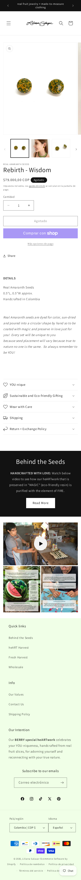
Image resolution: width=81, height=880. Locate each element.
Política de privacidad (61, 864)
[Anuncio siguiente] (73, 5)
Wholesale (16, 667)
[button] (8, 23)
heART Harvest (19, 647)
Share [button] (12, 256)
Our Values (16, 694)
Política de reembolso (32, 864)
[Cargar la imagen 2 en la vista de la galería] (40, 148)
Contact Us (16, 704)
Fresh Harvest (18, 657)
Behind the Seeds (21, 638)
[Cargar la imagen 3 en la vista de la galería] (61, 148)
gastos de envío (37, 186)
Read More (41, 503)
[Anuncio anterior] (8, 5)
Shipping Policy (19, 714)
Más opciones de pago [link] (40, 243)
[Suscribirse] (62, 783)
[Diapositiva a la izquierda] (5, 149)
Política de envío (56, 870)
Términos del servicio (31, 870)
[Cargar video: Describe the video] (40, 543)
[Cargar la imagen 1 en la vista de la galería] (20, 148)
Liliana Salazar (31, 858)
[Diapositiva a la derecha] (76, 149)
